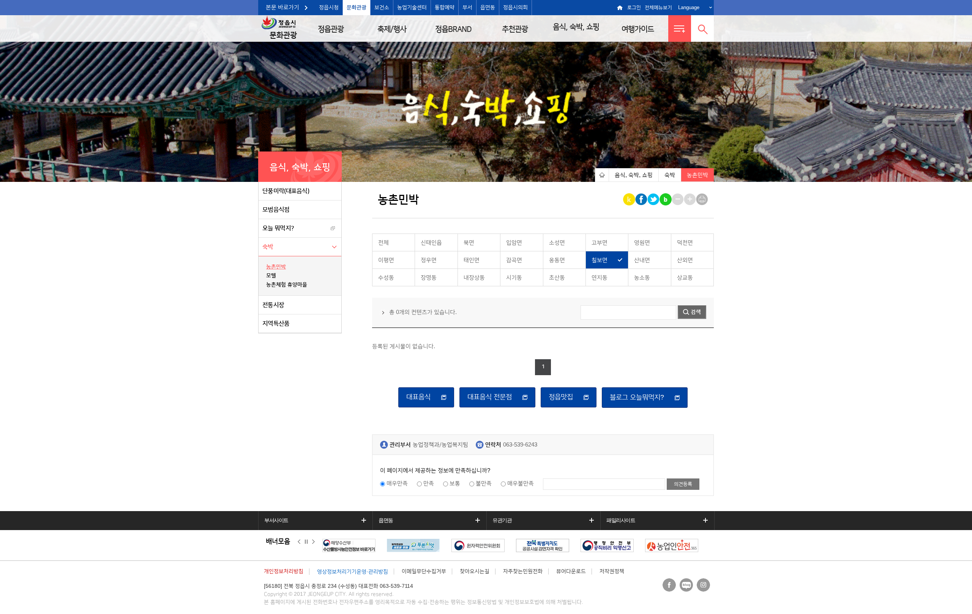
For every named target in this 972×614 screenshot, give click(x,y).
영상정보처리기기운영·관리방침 (352, 572)
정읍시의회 (515, 8)
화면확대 (690, 199)
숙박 (267, 246)
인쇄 (702, 199)
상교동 (685, 278)
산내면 (642, 260)
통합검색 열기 (702, 28)
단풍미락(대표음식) (285, 191)
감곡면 (514, 260)
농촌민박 (276, 267)
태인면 (472, 260)
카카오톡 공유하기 (629, 199)
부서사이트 (276, 520)
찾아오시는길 (474, 571)
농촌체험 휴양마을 (286, 285)
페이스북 (669, 585)
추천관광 (515, 29)
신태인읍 (431, 243)
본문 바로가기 (282, 7)
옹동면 (557, 260)
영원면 (642, 243)
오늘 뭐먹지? (278, 228)
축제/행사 (391, 29)
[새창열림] (350, 545)
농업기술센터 (412, 8)
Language (688, 7)
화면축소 (678, 199)
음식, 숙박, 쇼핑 (576, 27)
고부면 (600, 243)
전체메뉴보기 (658, 7)
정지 (306, 542)
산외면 (685, 260)
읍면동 (487, 8)
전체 (383, 243)
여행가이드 (638, 29)
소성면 (557, 243)
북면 (469, 243)
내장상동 (474, 278)
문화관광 (356, 8)
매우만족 (397, 483)
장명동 (429, 278)
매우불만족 (520, 483)
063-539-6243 (520, 445)
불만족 (484, 483)
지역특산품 (276, 323)
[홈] (602, 175)
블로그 (686, 585)
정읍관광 (331, 29)
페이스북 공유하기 (642, 199)
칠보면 (600, 260)
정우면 (429, 260)
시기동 (514, 278)
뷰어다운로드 (571, 571)
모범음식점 (276, 209)
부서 (467, 8)
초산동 (557, 278)
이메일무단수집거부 (424, 571)
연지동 (600, 278)
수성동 (386, 278)
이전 (299, 542)
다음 (313, 542)
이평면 (386, 260)
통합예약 (444, 8)
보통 (455, 483)
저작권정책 (612, 571)
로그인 (634, 7)
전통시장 (273, 304)
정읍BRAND (453, 29)
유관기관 (501, 520)
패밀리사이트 (620, 520)
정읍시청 (329, 8)
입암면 (514, 243)
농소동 (642, 278)
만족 (428, 483)
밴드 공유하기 (666, 199)
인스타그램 (703, 585)
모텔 (271, 276)
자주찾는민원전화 (523, 571)
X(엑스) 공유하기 (654, 199)
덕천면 (685, 243)
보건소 (381, 8)
